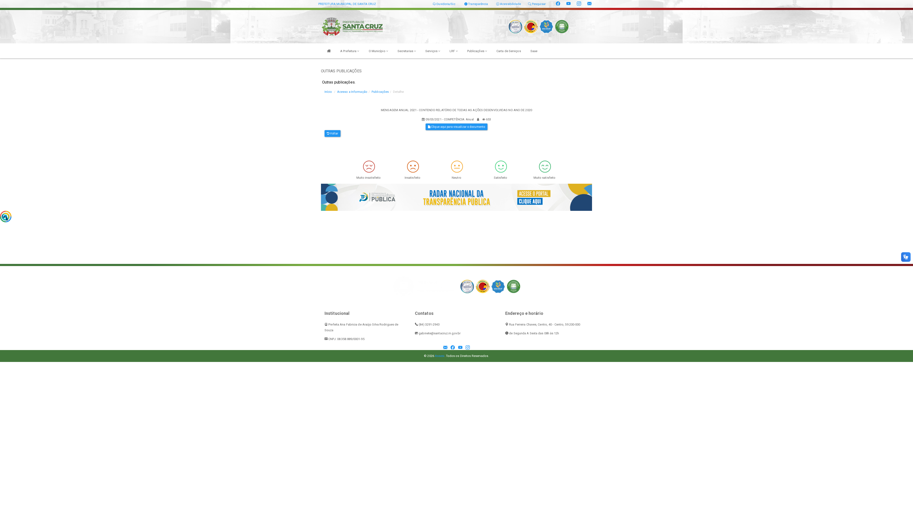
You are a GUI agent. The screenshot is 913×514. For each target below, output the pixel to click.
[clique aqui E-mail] (445, 347)
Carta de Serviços (508, 51)
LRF (453, 51)
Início (328, 92)
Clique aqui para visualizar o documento (457, 126)
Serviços (431, 51)
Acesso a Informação (352, 92)
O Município (377, 51)
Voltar (333, 133)
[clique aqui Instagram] (468, 347)
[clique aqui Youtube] (460, 347)
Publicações (476, 51)
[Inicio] (328, 51)
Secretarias (406, 51)
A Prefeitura (348, 51)
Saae (533, 51)
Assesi (440, 356)
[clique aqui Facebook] (453, 347)
